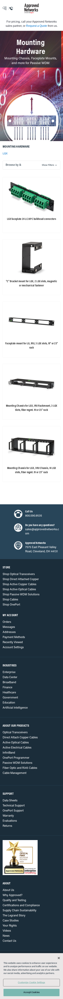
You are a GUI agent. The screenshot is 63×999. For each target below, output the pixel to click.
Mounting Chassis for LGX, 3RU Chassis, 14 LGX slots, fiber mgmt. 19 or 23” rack (31, 470)
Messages (9, 627)
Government (10, 697)
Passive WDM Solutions (17, 763)
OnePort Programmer (16, 758)
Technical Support (14, 805)
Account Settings (13, 647)
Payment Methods (14, 637)
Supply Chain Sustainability (19, 910)
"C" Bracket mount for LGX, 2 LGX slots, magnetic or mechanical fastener (31, 283)
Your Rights (10, 925)
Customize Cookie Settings (31, 982)
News (6, 936)
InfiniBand (9, 752)
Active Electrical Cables (17, 747)
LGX (5, 153)
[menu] (8, 8)
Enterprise (9, 672)
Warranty (8, 815)
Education (9, 702)
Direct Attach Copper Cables (20, 737)
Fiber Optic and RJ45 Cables (20, 768)
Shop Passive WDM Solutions (21, 594)
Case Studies (11, 920)
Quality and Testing (14, 900)
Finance (7, 687)
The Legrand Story (14, 915)
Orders (7, 622)
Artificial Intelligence (15, 707)
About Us (8, 890)
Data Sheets (10, 800)
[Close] (59, 958)
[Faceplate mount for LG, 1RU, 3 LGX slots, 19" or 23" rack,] (31, 320)
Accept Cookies (31, 992)
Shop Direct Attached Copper (21, 579)
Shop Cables (10, 599)
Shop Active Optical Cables (19, 589)
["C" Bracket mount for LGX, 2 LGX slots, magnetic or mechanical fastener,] (31, 258)
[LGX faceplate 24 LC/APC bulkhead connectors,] (31, 196)
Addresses (9, 632)
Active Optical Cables (16, 742)
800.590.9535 (33, 515)
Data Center (10, 677)
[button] (31, 165)
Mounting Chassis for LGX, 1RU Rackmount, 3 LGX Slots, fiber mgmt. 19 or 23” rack (31, 408)
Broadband (9, 682)
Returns (7, 826)
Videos (7, 931)
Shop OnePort (11, 604)
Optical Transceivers (15, 732)
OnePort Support (13, 810)
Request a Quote (36, 25)
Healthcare (9, 692)
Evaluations (10, 821)
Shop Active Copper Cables (19, 584)
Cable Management (14, 773)
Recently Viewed (13, 642)
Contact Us (9, 941)
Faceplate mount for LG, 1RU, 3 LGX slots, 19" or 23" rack (31, 345)
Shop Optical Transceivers (19, 574)
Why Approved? (12, 895)
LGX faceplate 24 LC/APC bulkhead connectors (31, 219)
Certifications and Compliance (21, 905)
